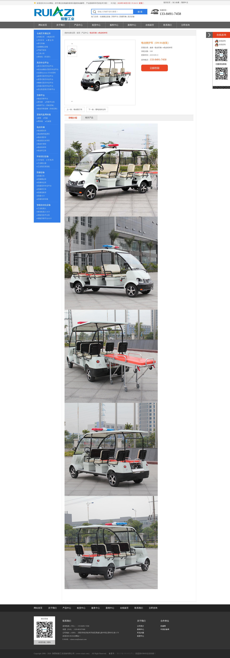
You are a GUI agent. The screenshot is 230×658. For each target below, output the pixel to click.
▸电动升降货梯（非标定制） (47, 109)
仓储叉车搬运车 (44, 33)
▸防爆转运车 (41, 182)
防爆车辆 (123, 17)
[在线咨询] (209, 35)
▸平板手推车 (41, 50)
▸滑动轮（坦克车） (44, 57)
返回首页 (166, 2)
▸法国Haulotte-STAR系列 (46, 73)
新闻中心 (132, 25)
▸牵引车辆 (41, 43)
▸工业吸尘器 (41, 163)
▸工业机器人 (41, 208)
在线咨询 (222, 41)
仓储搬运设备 (105, 17)
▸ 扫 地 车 (50, 160)
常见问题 (140, 633)
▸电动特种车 (41, 147)
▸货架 (39, 118)
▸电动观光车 (41, 131)
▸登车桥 (40, 102)
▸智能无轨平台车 (43, 215)
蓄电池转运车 (100, 109)
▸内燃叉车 (41, 37)
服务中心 (114, 25)
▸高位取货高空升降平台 (46, 89)
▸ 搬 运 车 (50, 40)
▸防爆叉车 (41, 176)
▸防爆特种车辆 (42, 199)
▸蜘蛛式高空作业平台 (45, 83)
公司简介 (140, 626)
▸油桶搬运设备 (42, 47)
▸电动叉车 (51, 37)
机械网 (163, 626)
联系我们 (167, 25)
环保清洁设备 (43, 156)
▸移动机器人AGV (43, 212)
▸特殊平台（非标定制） (46, 105)
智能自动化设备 (44, 205)
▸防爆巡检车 (41, 192)
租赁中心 (96, 25)
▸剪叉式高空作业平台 (45, 66)
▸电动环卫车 (41, 151)
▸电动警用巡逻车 (43, 134)
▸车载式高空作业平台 (45, 86)
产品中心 (78, 25)
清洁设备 (131, 17)
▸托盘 (45, 118)
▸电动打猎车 (41, 144)
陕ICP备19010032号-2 (125, 654)
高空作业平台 (43, 63)
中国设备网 (165, 629)
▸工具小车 (41, 53)
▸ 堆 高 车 (40, 40)
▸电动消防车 (41, 137)
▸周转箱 (40, 121)
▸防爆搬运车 (41, 179)
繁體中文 (184, 2)
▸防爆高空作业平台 (44, 186)
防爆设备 (41, 172)
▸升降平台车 (50, 102)
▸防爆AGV (41, 196)
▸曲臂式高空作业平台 (45, 76)
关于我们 (60, 25)
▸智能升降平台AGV (44, 218)
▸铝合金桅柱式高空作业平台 (47, 69)
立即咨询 (185, 25)
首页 (78, 33)
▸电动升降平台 (42, 99)
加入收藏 (175, 2)
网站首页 (42, 25)
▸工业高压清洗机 (43, 166)
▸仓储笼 (48, 121)
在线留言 (149, 25)
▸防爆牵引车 (41, 189)
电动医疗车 (78, 109)
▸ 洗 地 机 (40, 160)
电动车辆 (41, 127)
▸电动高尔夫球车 (43, 141)
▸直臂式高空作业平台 (45, 79)
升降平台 (114, 17)
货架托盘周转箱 (44, 114)
